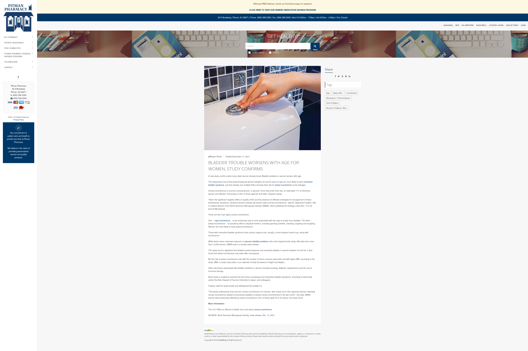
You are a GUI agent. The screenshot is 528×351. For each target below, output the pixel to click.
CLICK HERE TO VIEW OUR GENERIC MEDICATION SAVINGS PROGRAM (282, 10)
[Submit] (315, 46)
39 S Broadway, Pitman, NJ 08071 (233, 17)
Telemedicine (11, 62)
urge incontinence (222, 220)
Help (457, 25)
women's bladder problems (256, 241)
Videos (276, 52)
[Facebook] (18, 77)
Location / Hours (496, 25)
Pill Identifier (468, 25)
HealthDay (222, 340)
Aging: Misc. (338, 93)
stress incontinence (283, 185)
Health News (258, 52)
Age (327, 93)
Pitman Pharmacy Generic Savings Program (17, 55)
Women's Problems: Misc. (336, 108)
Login (523, 25)
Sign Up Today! (512, 25)
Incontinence (352, 93)
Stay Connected (12, 48)
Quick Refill (481, 25)
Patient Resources (14, 42)
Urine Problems (332, 103)
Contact (8, 67)
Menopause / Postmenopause (338, 98)
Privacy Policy (18, 119)
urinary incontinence (263, 309)
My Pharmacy (11, 37)
